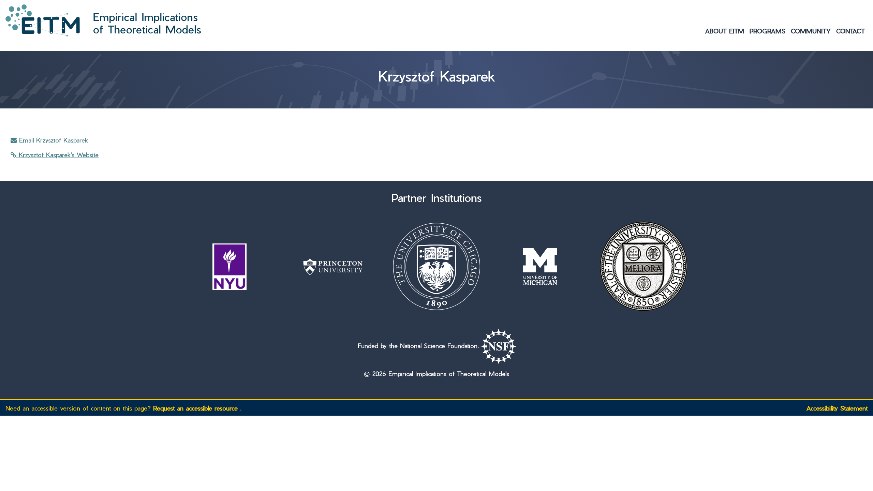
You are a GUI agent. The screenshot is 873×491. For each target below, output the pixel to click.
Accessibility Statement (837, 408)
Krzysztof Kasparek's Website (57, 154)
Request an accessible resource (196, 408)
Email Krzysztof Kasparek (52, 140)
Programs (767, 30)
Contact (850, 30)
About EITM (724, 30)
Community (811, 30)
